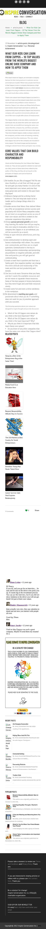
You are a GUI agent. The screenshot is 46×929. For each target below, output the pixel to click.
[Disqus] (23, 547)
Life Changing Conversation (20, 724)
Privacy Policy (27, 864)
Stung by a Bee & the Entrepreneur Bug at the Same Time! (13, 358)
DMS (39, 926)
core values (19, 88)
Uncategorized (33, 43)
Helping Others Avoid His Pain (21, 735)
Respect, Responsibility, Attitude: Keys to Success (14, 412)
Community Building (18, 754)
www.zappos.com (11, 176)
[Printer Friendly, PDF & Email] (9, 72)
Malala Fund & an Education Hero (11, 386)
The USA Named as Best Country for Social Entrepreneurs (14, 440)
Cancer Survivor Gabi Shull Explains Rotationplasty (12, 495)
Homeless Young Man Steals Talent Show (13, 467)
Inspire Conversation (15, 46)
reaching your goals (26, 294)
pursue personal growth (20, 222)
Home (7, 27)
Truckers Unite (17, 775)
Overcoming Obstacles (19, 764)
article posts (18, 27)
